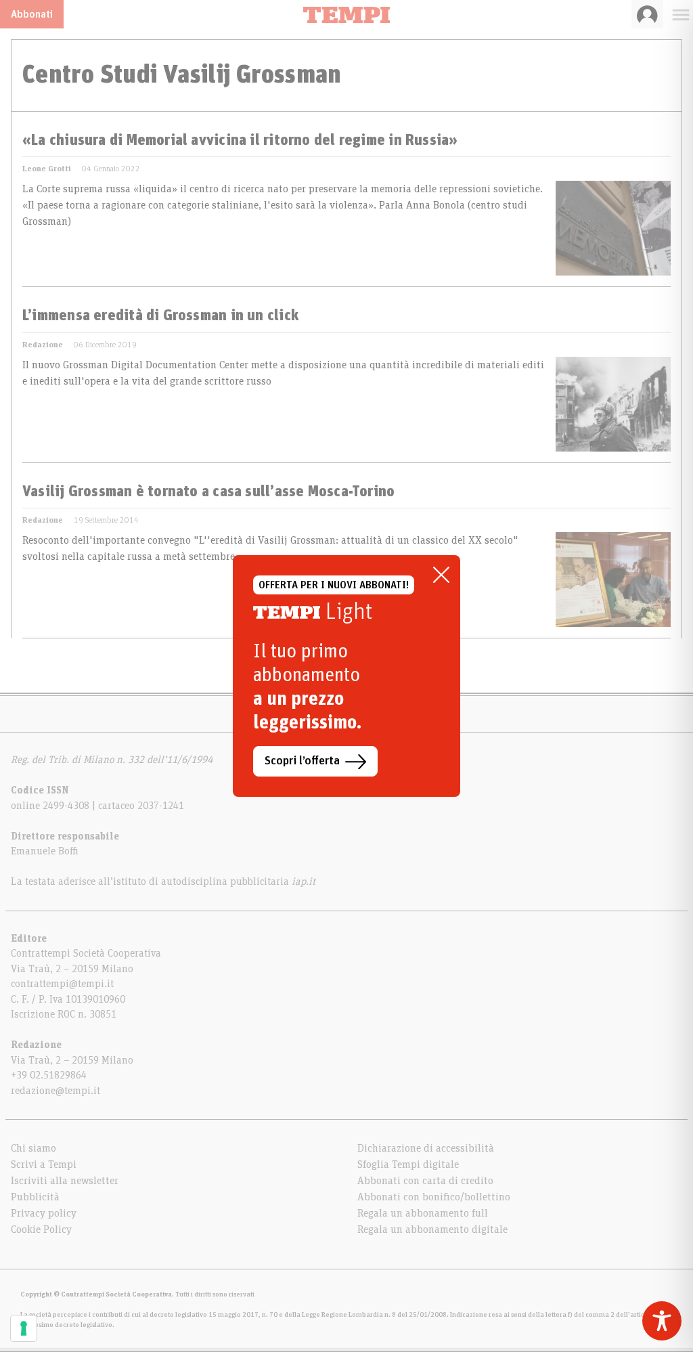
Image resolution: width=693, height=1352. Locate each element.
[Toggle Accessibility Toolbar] (662, 1321)
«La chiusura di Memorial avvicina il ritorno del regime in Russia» (240, 140)
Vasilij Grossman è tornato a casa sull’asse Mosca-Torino (208, 492)
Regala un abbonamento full (422, 1213)
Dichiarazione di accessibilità (425, 1148)
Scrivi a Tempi (43, 1164)
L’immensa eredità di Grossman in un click (160, 316)
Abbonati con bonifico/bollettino (433, 1197)
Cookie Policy (41, 1229)
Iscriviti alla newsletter (64, 1180)
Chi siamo (33, 1148)
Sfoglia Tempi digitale (408, 1164)
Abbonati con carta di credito (425, 1180)
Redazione (42, 345)
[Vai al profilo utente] (647, 14)
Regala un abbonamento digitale (432, 1229)
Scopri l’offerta (302, 761)
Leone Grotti (46, 169)
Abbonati (32, 14)
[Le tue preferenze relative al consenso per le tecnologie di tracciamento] (24, 1328)
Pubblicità (35, 1197)
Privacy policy (43, 1213)
